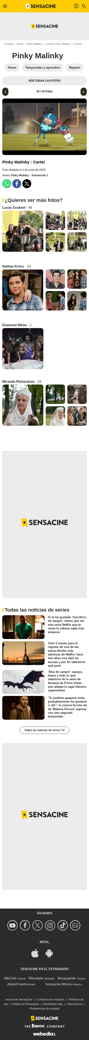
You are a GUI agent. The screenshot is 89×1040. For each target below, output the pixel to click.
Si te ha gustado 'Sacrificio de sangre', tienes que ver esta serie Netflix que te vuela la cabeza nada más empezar (67, 624)
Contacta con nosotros (50, 999)
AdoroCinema (17, 984)
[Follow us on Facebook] (25, 925)
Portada (9, 44)
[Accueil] (41, 6)
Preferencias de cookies (45, 1008)
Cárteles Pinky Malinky (58, 44)
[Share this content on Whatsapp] (6, 183)
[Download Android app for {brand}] (51, 953)
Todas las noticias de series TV (44, 730)
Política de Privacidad (25, 1004)
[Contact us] (76, 925)
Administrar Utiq (53, 1004)
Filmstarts (36, 978)
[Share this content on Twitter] (26, 183)
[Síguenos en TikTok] (63, 925)
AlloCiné (10, 978)
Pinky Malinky (34, 44)
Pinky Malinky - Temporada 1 (29, 175)
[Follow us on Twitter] (38, 925)
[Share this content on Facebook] (16, 183)
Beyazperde (67, 978)
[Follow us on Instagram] (51, 925)
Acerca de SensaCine (19, 999)
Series (20, 44)
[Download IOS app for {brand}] (37, 953)
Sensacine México (59, 984)
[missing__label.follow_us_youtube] (13, 925)
